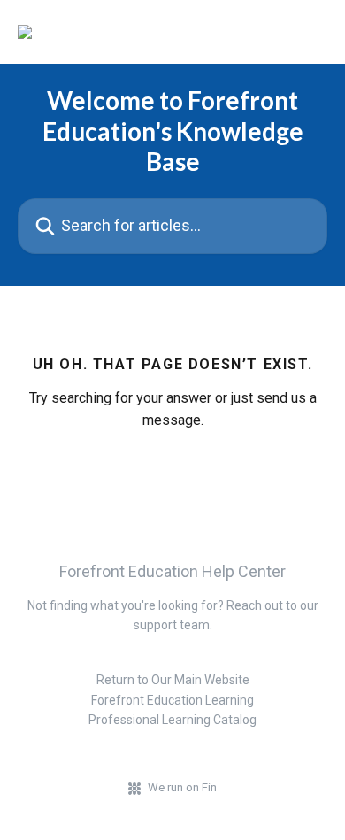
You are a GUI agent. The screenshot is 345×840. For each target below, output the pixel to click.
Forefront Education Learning (172, 700)
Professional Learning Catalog (172, 720)
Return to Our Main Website (172, 680)
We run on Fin (182, 787)
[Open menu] (311, 31)
